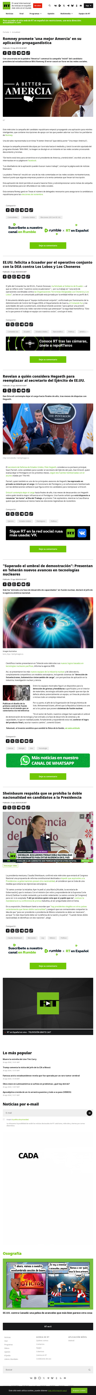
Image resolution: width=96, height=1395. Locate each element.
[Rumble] (60, 6)
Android (71, 1340)
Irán (31, 748)
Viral (21, 13)
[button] (48, 837)
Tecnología (43, 748)
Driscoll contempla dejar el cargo (20, 492)
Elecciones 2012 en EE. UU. (51, 217)
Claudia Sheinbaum (15, 938)
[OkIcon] (76, 6)
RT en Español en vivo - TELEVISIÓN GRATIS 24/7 (29, 1032)
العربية (34, 1386)
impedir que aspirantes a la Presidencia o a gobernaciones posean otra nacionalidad (45, 879)
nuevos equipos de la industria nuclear (47, 671)
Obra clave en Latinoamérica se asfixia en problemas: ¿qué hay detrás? (36, 1083)
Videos (6, 1348)
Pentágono (41, 521)
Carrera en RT (41, 1355)
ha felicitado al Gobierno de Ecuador (67, 286)
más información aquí (57, 1390)
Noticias (9, 13)
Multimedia (65, 13)
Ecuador (27, 331)
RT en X (48, 1326)
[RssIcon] (61, 1378)
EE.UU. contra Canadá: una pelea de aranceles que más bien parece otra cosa (47, 1313)
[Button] (49, 5)
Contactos (40, 1344)
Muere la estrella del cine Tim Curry (19, 1059)
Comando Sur (13, 331)
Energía (21, 748)
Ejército (11, 521)
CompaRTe (15, 1386)
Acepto (18, 1119)
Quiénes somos (42, 1340)
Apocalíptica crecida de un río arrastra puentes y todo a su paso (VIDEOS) (37, 1092)
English (52, 1386)
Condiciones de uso (43, 1359)
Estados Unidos (29, 217)
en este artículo (72, 728)
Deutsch (43, 1386)
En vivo (38, 5)
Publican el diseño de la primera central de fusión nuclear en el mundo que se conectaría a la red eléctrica (16, 707)
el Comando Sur (76, 303)
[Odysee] (39, 1378)
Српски (70, 1386)
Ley (42, 938)
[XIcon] (64, 6)
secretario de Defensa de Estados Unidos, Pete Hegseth (32, 467)
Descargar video (10, 865)
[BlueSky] (72, 6)
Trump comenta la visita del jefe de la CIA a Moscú (26, 1067)
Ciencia (10, 748)
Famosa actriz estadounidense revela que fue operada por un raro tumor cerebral (41, 1075)
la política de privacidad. (20, 1119)
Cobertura (40, 1351)
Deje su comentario (48, 245)
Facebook (32, 160)
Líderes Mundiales (11, 1359)
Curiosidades (12, 217)
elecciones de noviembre (32, 194)
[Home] (6, 5)
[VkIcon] (55, 6)
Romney (8, 135)
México (52, 938)
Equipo (38, 1348)
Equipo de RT (84, 13)
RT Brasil (25, 1386)
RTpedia (7, 1355)
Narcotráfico (58, 331)
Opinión (51, 13)
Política (71, 331)
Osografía (12, 1253)
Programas (34, 13)
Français (62, 1386)
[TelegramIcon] (68, 6)
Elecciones (32, 938)
